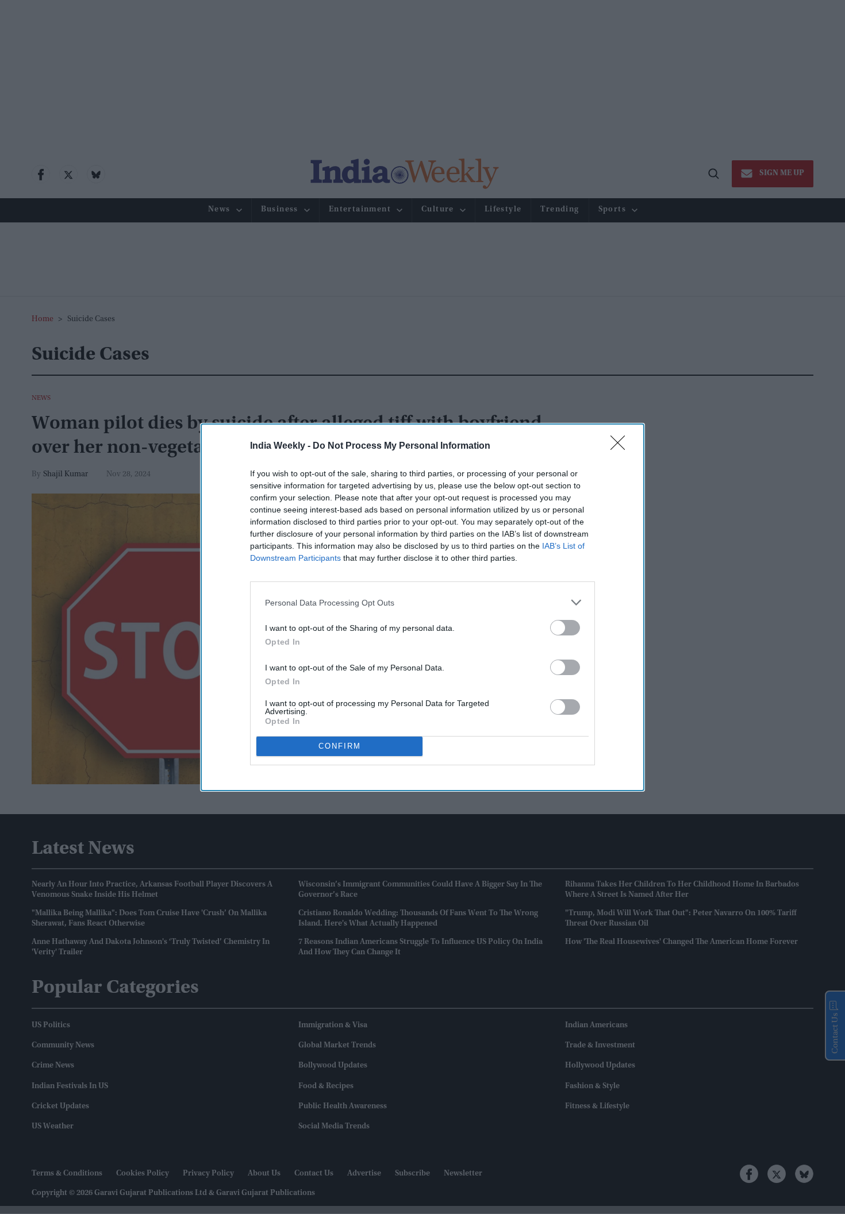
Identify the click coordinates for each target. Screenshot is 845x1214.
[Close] (621, 446)
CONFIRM (339, 746)
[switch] (565, 627)
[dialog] (422, 607)
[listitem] (422, 602)
